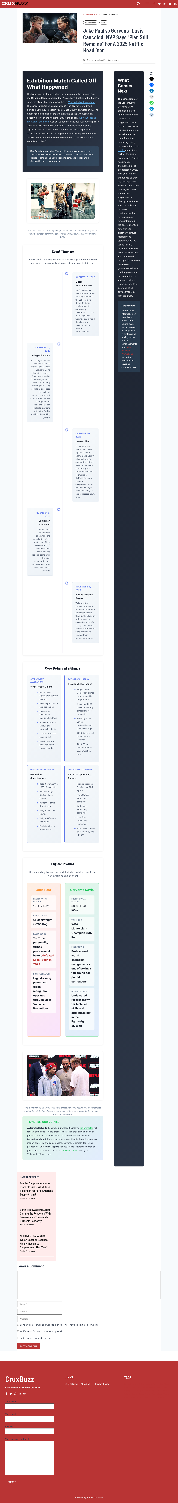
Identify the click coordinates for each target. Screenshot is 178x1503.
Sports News (113, 60)
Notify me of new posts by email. (36, 1338)
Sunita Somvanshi (110, 14)
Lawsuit (97, 60)
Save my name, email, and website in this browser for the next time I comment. (59, 1324)
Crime (141, 1384)
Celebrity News (131, 1384)
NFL (157, 1391)
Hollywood (151, 1387)
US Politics (154, 1397)
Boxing (90, 60)
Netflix (121, 150)
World (162, 1397)
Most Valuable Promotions (81, 102)
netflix (103, 60)
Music (138, 1391)
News (151, 1391)
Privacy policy (102, 1384)
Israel (164, 1387)
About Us (85, 1384)
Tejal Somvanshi (27, 1225)
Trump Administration (133, 1397)
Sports (103, 22)
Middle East (129, 1391)
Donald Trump (152, 1384)
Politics (127, 1394)
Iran (159, 1387)
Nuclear (164, 1391)
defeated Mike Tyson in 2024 (43, 960)
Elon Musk (164, 1384)
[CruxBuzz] (14, 4)
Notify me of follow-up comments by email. (41, 1331)
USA (146, 1397)
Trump (166, 1394)
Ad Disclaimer (71, 1384)
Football (141, 1387)
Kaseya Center (70, 1150)
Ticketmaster (86, 1128)
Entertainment (90, 22)
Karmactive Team (95, 1497)
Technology (157, 1394)
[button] (138, 4)
